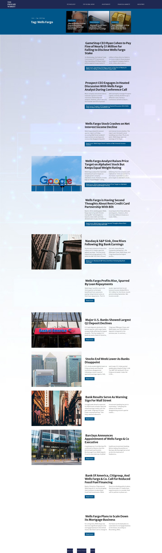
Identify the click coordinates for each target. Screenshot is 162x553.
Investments (115, 22)
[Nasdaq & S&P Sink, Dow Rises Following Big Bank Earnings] (56, 251)
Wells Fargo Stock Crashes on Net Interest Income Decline (107, 125)
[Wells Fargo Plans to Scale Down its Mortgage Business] (56, 525)
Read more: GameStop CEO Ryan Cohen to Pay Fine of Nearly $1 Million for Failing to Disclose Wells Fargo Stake (106, 68)
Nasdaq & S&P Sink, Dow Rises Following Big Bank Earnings (105, 242)
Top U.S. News (71, 20)
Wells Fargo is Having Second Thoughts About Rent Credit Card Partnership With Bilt (107, 203)
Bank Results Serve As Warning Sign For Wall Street (106, 398)
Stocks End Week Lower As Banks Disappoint (107, 360)
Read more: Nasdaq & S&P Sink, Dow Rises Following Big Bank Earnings (105, 261)
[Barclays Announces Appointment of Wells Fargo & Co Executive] (56, 447)
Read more (89, 300)
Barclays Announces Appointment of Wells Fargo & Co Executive (107, 439)
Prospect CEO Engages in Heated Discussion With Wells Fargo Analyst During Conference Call (107, 86)
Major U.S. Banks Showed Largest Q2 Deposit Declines (108, 321)
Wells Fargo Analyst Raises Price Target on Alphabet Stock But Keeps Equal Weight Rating (107, 164)
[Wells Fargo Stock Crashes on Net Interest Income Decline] (56, 134)
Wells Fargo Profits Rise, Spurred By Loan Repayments (107, 282)
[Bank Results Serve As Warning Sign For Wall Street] (56, 408)
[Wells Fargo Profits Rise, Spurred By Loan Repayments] (56, 290)
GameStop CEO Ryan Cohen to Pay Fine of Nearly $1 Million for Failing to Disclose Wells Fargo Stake (108, 48)
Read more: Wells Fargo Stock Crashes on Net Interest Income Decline (105, 144)
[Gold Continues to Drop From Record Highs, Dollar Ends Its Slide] (120, 22)
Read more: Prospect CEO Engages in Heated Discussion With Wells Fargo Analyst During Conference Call (107, 106)
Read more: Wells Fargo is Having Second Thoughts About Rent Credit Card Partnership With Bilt (106, 223)
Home (33, 18)
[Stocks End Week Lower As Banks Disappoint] (56, 368)
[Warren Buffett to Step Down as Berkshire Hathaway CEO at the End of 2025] (77, 22)
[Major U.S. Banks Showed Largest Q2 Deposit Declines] (56, 329)
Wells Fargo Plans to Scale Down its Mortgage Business (106, 518)
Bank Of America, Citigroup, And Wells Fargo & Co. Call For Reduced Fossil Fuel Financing (107, 479)
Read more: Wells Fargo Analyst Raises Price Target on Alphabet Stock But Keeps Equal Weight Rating (106, 184)
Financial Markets (94, 22)
